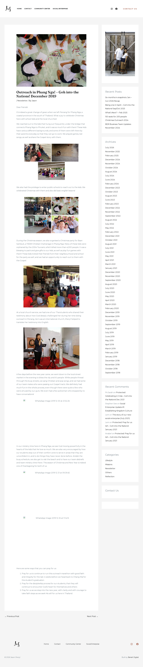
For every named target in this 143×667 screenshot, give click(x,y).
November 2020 (112, 276)
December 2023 (112, 188)
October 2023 (111, 192)
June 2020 (110, 292)
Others (108, 472)
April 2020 (110, 300)
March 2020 (110, 304)
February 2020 (112, 308)
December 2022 (112, 208)
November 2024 (112, 164)
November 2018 (112, 365)
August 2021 (111, 244)
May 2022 (109, 228)
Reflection (109, 476)
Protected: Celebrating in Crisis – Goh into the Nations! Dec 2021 (118, 396)
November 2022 (112, 212)
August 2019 (111, 328)
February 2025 (112, 156)
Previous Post (12, 616)
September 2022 (113, 216)
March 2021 (110, 264)
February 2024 (112, 184)
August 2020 (111, 284)
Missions (108, 464)
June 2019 (109, 336)
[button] (130, 8)
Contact (57, 644)
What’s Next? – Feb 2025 (116, 113)
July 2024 (109, 176)
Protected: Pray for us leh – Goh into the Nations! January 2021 (118, 426)
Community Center (73, 644)
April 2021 (109, 260)
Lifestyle (109, 460)
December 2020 (112, 272)
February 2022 (112, 232)
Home (46, 644)
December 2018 (112, 361)
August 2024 (111, 172)
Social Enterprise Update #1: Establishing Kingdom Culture (118, 407)
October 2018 (111, 369)
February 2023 (112, 204)
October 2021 (111, 240)
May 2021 (109, 256)
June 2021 (109, 252)
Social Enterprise (92, 644)
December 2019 (112, 312)
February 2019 (111, 353)
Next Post (92, 616)
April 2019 (109, 344)
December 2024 (112, 160)
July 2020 (109, 288)
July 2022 (109, 224)
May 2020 (109, 296)
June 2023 (110, 200)
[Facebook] (116, 9)
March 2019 (110, 349)
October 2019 (111, 320)
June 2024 (110, 180)
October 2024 (111, 168)
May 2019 (109, 340)
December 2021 (112, 236)
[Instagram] (112, 9)
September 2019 (112, 324)
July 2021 (109, 248)
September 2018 (112, 373)
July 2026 (109, 148)
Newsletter (22, 101)
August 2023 (111, 196)
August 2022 (111, 220)
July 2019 (109, 332)
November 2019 (112, 316)
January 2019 (111, 357)
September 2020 (113, 280)
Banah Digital (133, 657)
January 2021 (111, 268)
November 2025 (112, 152)
